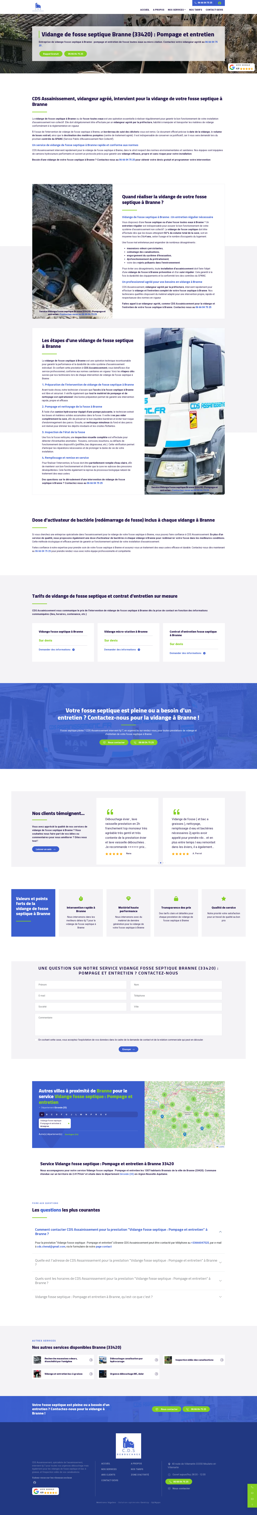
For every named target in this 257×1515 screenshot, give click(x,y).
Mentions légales (106, 1502)
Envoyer (126, 1049)
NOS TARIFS (195, 10)
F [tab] (61, 1114)
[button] (206, 1114)
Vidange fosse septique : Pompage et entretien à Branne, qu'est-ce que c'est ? (94, 1296)
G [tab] (66, 1114)
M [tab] (81, 1114)
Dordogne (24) (71, 1134)
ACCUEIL (144, 10)
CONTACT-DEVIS (214, 10)
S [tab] (101, 1114)
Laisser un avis (44, 849)
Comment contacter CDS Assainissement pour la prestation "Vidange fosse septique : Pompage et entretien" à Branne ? (121, 1231)
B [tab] (46, 1114)
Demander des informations (55, 649)
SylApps (156, 1502)
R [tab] (96, 1114)
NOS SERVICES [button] (176, 10)
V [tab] (105, 1114)
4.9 (237, 68)
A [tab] (42, 1114)
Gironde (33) (127, 1174)
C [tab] (52, 1114)
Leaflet (221, 1146)
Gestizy (145, 1502)
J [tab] (71, 1114)
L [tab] (76, 1114)
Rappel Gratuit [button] (51, 54)
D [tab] (56, 1114)
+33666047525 (200, 1242)
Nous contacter (116, 742)
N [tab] (86, 1114)
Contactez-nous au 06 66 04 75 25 (78, 314)
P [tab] (91, 1114)
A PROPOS (158, 10)
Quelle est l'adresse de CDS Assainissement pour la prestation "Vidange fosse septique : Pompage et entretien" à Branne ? (126, 1262)
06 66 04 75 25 (205, 2)
